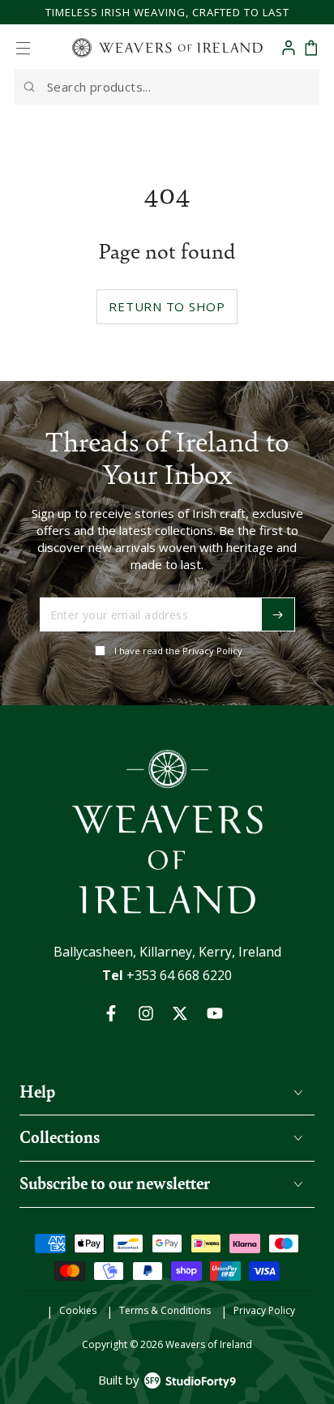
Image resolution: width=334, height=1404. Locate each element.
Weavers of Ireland (208, 1344)
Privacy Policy (264, 1310)
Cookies (77, 1310)
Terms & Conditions (165, 1310)
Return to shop (167, 306)
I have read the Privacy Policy (178, 650)
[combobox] (167, 87)
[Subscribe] (278, 614)
